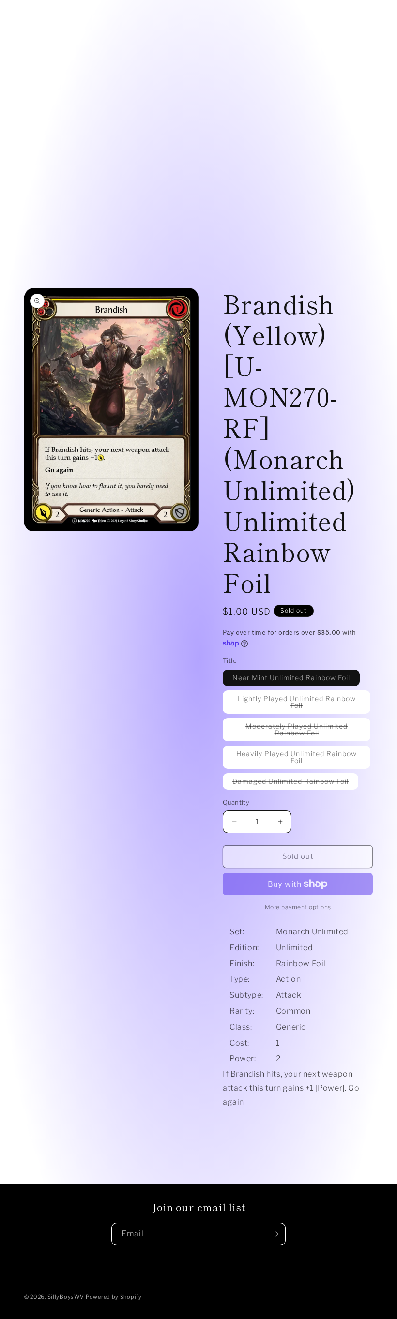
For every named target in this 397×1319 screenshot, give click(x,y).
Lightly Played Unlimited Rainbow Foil (297, 704)
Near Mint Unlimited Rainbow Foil (296, 679)
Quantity (236, 802)
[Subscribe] (274, 1234)
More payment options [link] (298, 907)
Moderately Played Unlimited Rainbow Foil (302, 731)
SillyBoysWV (65, 1296)
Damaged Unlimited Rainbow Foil (295, 783)
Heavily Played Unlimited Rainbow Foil (296, 759)
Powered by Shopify (114, 1296)
